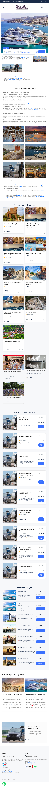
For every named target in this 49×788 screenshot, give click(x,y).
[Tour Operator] (21, 221)
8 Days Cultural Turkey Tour (33, 253)
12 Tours (16, 153)
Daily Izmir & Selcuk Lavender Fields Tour (13, 397)
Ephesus (13, 133)
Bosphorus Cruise (22, 591)
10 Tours (13, 171)
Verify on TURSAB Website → (7, 771)
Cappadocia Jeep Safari (23, 658)
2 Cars (33, 135)
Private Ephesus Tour (32, 312)
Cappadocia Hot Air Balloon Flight (25, 636)
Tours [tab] (6, 48)
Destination (8, 51)
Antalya (35, 169)
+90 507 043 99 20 (31, 762)
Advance (37, 51)
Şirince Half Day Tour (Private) (12, 341)
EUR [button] (41, 7)
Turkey (35, 151)
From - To (21, 51)
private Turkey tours (20, 78)
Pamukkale (35, 133)
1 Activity (11, 153)
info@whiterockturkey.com (19, 1)
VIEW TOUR (40, 597)
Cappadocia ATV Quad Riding (24, 625)
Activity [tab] (11, 48)
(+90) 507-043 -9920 (7, 1)
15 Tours (16, 135)
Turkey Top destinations (24, 88)
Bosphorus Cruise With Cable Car (25, 614)
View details (41, 426)
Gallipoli (13, 169)
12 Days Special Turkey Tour (11, 224)
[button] (45, 7)
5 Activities (31, 153)
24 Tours (37, 135)
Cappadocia (13, 151)
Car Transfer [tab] (19, 48)
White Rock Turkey (24, 57)
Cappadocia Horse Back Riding (25, 647)
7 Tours (37, 171)
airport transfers (12, 79)
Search (41, 51)
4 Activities (11, 135)
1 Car (36, 153)
